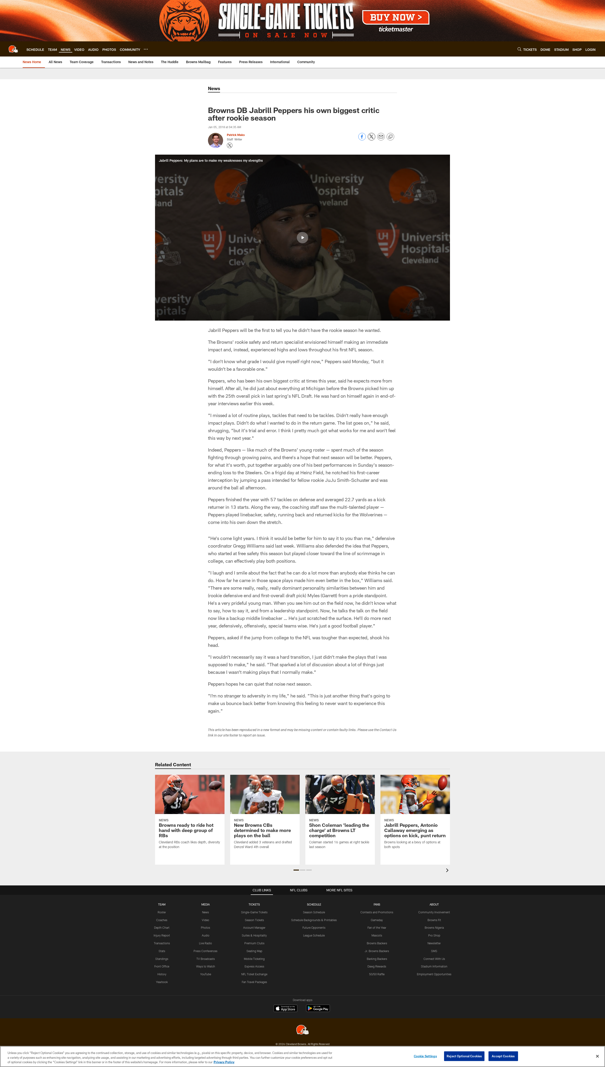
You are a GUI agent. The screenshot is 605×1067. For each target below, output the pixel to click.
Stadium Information (434, 966)
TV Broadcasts (205, 958)
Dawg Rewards (376, 966)
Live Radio (205, 943)
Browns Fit (434, 920)
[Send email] (381, 139)
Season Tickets (254, 920)
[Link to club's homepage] (13, 49)
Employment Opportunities (434, 974)
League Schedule (314, 935)
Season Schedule (314, 912)
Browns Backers (377, 943)
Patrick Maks (236, 134)
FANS (377, 904)
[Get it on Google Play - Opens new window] (318, 1010)
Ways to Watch (205, 966)
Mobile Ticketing (254, 958)
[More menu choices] (146, 49)
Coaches (161, 920)
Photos (205, 927)
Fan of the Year (376, 927)
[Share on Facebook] (362, 139)
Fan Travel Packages (254, 982)
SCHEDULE (314, 904)
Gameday (377, 920)
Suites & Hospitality (254, 935)
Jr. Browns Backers (377, 951)
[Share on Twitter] (371, 139)
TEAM (161, 904)
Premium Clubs (254, 943)
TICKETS (254, 904)
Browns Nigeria (434, 927)
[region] (302, 1056)
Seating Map (254, 951)
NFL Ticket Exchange (254, 974)
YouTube (205, 974)
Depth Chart (161, 927)
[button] (302, 237)
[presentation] (448, 870)
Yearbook (162, 982)
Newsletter (434, 943)
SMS (434, 951)
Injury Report (162, 935)
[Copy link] (390, 137)
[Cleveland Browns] (302, 1030)
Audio (205, 935)
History (161, 974)
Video (205, 920)
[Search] (519, 49)
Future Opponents (313, 927)
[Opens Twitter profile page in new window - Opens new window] (230, 145)
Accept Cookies (503, 1056)
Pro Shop (434, 935)
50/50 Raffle (377, 974)
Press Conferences (205, 951)
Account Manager (254, 927)
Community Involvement (434, 912)
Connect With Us (434, 958)
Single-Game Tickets (254, 912)
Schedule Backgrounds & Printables (314, 920)
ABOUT (434, 904)
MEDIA (205, 904)
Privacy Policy (224, 1062)
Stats (162, 951)
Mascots (377, 935)
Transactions (162, 943)
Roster (162, 912)
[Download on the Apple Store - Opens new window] (285, 1009)
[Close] (597, 1056)
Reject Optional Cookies (464, 1056)
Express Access (254, 966)
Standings (161, 958)
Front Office (161, 966)
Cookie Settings (425, 1056)
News (205, 912)
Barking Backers (377, 958)
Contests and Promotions (376, 912)
